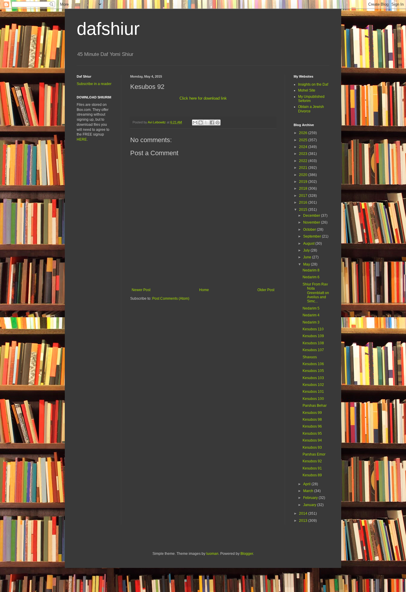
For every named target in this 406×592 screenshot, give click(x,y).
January (310, 505)
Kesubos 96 (312, 426)
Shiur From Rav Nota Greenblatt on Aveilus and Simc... (316, 293)
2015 (303, 210)
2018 (303, 188)
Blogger (246, 554)
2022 (303, 161)
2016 (303, 202)
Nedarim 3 (311, 322)
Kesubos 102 (313, 385)
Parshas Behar (315, 405)
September (312, 236)
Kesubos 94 (312, 440)
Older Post (265, 290)
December (312, 215)
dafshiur (108, 29)
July (307, 250)
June (307, 257)
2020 (303, 175)
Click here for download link (203, 98)
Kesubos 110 (313, 329)
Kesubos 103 (313, 378)
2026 (303, 133)
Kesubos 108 (313, 343)
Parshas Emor (314, 454)
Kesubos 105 (313, 371)
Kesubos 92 (312, 461)
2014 (303, 513)
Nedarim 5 (311, 308)
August (309, 243)
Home (204, 290)
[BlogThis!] (201, 122)
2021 (303, 168)
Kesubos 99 (312, 413)
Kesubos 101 (313, 392)
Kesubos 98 (312, 419)
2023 (303, 154)
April (307, 484)
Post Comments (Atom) (170, 298)
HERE (82, 139)
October (310, 229)
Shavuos (310, 357)
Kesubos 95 (312, 433)
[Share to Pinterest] (218, 122)
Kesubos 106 (313, 364)
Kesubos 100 (313, 399)
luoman (212, 554)
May (307, 264)
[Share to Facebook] (212, 122)
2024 (303, 147)
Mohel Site (306, 90)
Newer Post (141, 290)
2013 (303, 521)
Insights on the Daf (313, 84)
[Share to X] (206, 122)
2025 (303, 140)
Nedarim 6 (311, 277)
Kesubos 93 (312, 447)
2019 (303, 182)
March (308, 491)
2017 (303, 196)
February (311, 498)
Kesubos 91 (312, 468)
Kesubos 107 (313, 350)
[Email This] (195, 122)
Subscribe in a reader (94, 84)
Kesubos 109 (313, 336)
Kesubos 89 (312, 475)
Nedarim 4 (311, 315)
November (312, 222)
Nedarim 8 (311, 270)
